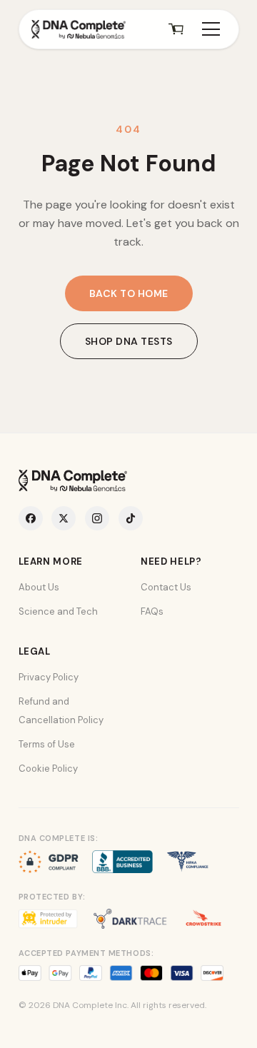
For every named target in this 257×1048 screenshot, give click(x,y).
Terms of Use (47, 744)
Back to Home (128, 293)
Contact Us (166, 587)
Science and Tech (58, 611)
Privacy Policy (49, 677)
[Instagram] (97, 518)
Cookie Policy (48, 768)
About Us (39, 587)
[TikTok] (131, 518)
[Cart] (176, 29)
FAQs (152, 611)
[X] (63, 518)
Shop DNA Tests (129, 341)
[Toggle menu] (211, 29)
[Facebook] (31, 518)
